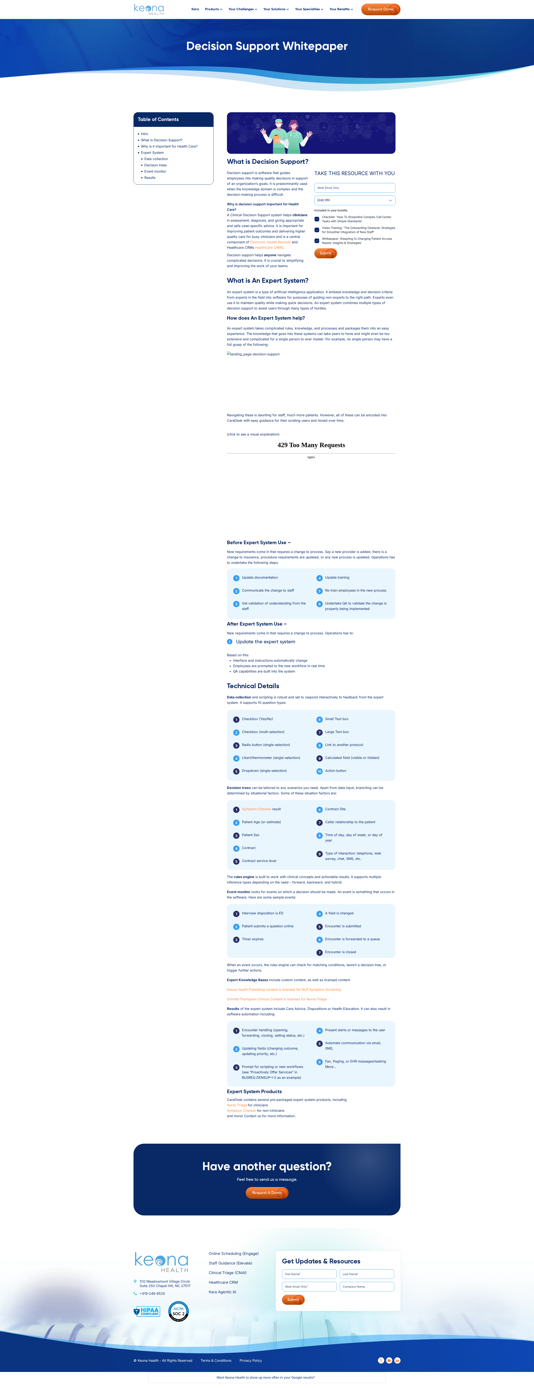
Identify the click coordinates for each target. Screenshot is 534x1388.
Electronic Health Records (270, 242)
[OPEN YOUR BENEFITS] (352, 9)
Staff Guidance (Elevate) (230, 1263)
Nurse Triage (237, 1105)
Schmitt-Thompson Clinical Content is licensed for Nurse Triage (277, 999)
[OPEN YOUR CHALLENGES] (256, 9)
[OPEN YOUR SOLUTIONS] (287, 9)
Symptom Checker (256, 809)
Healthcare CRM (223, 1282)
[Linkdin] (397, 1360)
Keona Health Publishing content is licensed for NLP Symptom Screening (284, 989)
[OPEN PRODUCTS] (221, 9)
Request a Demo (267, 1193)
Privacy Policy (251, 1360)
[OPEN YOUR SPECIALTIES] (322, 9)
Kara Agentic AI (222, 1292)
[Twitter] (381, 1360)
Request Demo (381, 9)
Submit (326, 253)
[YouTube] (389, 1360)
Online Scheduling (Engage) (234, 1253)
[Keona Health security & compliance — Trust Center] (178, 1311)
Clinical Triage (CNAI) (228, 1273)
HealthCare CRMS (269, 247)
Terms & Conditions (216, 1360)
